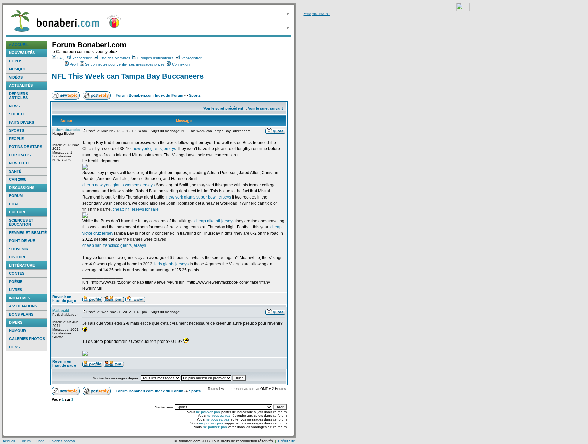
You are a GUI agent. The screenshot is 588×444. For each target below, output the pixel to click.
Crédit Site (286, 441)
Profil (74, 64)
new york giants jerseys (154, 148)
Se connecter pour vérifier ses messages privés (125, 64)
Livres (15, 290)
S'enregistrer (191, 58)
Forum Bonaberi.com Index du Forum (149, 95)
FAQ (61, 58)
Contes (16, 273)
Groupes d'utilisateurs (155, 58)
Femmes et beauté (28, 233)
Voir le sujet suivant (265, 108)
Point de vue (22, 241)
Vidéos (16, 77)
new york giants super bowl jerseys (198, 197)
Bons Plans (21, 314)
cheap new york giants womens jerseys (118, 185)
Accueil (9, 441)
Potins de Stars (25, 147)
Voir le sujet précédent (223, 108)
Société (17, 114)
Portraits (20, 155)
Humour (17, 331)
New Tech (19, 163)
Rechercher (82, 58)
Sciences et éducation (21, 222)
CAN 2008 (17, 179)
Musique (17, 69)
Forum (16, 196)
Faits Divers (21, 122)
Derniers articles (18, 96)
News (14, 106)
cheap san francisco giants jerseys (114, 245)
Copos (15, 61)
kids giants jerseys (171, 263)
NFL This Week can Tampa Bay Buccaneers (128, 76)
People (16, 139)
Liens (14, 347)
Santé (15, 171)
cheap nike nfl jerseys (214, 221)
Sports (16, 130)
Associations (23, 306)
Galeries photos (27, 339)
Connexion (181, 64)
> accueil (19, 45)
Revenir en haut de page (64, 299)
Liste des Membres (114, 58)
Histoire (18, 257)
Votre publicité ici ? (317, 13)
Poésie (15, 282)
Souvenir (18, 249)
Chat (14, 204)
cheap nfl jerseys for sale (136, 209)
